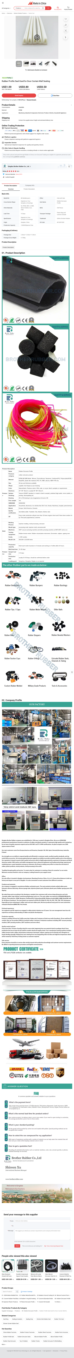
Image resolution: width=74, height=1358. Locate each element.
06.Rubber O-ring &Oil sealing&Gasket (28, 1298)
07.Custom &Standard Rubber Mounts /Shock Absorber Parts (54, 1298)
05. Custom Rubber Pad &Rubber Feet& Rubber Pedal (10, 1298)
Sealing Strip (29, 1319)
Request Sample (31, 100)
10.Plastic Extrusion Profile (26, 1302)
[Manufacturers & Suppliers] (37, 3)
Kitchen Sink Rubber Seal (44, 1319)
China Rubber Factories (9, 1332)
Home (3, 13)
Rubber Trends (35, 1341)
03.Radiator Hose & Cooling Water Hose (46, 1295)
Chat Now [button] (56, 95)
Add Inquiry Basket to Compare (37, 70)
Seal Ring (5, 1319)
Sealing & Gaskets (17, 1319)
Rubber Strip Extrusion (9, 1341)
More (3, 1344)
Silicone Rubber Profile (40, 1336)
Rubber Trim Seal (59, 1319)
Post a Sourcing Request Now (53, 1246)
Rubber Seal (31, 13)
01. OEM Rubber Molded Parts (10, 1295)
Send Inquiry (19, 95)
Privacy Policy (63, 1351)
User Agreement (47, 1351)
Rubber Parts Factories (61, 1332)
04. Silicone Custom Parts (62, 1295)
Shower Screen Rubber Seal (10, 1323)
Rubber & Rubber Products (20, 13)
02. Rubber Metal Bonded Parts (28, 1295)
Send (17, 1246)
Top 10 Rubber (24, 1341)
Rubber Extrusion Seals (24, 1336)
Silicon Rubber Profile (56, 1336)
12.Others (57, 1302)
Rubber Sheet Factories (44, 1332)
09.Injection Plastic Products (10, 1302)
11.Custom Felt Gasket (43, 1302)
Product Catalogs (27, 1291)
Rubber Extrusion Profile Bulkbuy (52, 1341)
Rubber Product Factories (27, 1332)
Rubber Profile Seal (8, 1336)
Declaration (55, 1351)
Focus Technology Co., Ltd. (25, 1351)
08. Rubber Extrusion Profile (62, 1298)
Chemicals (9, 13)
